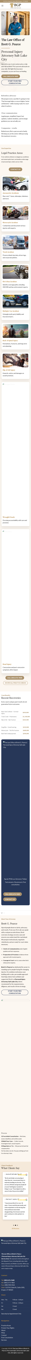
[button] (2, 5)
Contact (4, 1330)
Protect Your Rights (7, 1323)
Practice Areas (6, 1321)
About (3, 1325)
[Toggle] (2, 913)
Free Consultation (7, 1333)
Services (4, 1335)
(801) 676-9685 (8, 1275)
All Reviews (15, 1224)
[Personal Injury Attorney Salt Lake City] (15, 6)
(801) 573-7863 (9, 1278)
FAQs (3, 1328)
